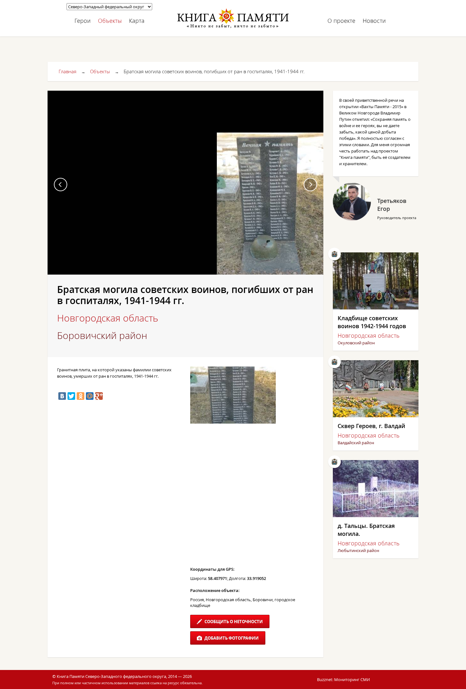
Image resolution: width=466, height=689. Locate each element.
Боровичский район (102, 335)
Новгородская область (107, 318)
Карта (137, 20)
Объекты (110, 20)
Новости (374, 20)
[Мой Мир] (90, 396)
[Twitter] (71, 396)
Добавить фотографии (231, 638)
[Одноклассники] (80, 396)
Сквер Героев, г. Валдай (371, 426)
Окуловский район (356, 343)
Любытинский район (358, 550)
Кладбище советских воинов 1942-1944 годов (372, 322)
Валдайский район (356, 442)
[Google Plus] (99, 396)
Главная (67, 71)
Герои (82, 20)
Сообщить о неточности (233, 621)
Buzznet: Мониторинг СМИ (343, 679)
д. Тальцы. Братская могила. (366, 529)
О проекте (341, 20)
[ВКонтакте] (62, 396)
